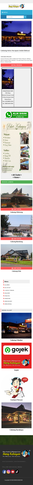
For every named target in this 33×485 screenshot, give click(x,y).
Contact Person (9, 290)
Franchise (7, 298)
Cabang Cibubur (16, 340)
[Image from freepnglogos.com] (4, 471)
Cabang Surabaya (16, 430)
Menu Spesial (8, 304)
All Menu (7, 284)
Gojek (16, 370)
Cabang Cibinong (16, 212)
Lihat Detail (17, 209)
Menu (5, 12)
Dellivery (7, 293)
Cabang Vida (16, 271)
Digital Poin (25, 480)
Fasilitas (7, 295)
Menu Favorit (8, 301)
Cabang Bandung (16, 241)
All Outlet (8, 287)
